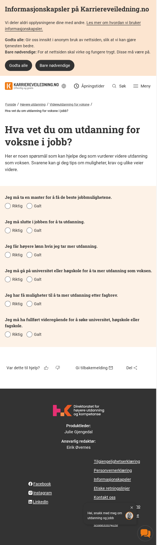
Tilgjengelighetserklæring (117, 461)
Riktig (17, 205)
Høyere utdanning (33, 104)
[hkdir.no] (78, 410)
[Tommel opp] (46, 367)
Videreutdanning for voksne (69, 104)
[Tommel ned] (58, 367)
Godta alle (18, 65)
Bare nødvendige (55, 65)
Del (129, 367)
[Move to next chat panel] (145, 533)
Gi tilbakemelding (92, 367)
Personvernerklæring (113, 470)
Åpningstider (92, 86)
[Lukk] (132, 507)
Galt (37, 205)
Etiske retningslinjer (112, 488)
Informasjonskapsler (112, 479)
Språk (63, 86)
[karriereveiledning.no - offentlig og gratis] (32, 86)
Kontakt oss (105, 497)
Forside (10, 104)
